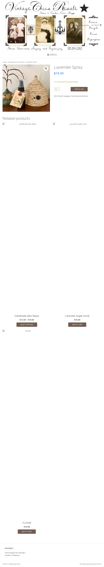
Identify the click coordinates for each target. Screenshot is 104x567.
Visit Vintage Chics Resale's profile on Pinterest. (15, 554)
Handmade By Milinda (16, 62)
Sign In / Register (82, 25)
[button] (46, 68)
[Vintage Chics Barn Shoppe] (52, 25)
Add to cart (79, 89)
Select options (26, 324)
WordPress (97, 564)
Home (5, 62)
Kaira (18, 564)
